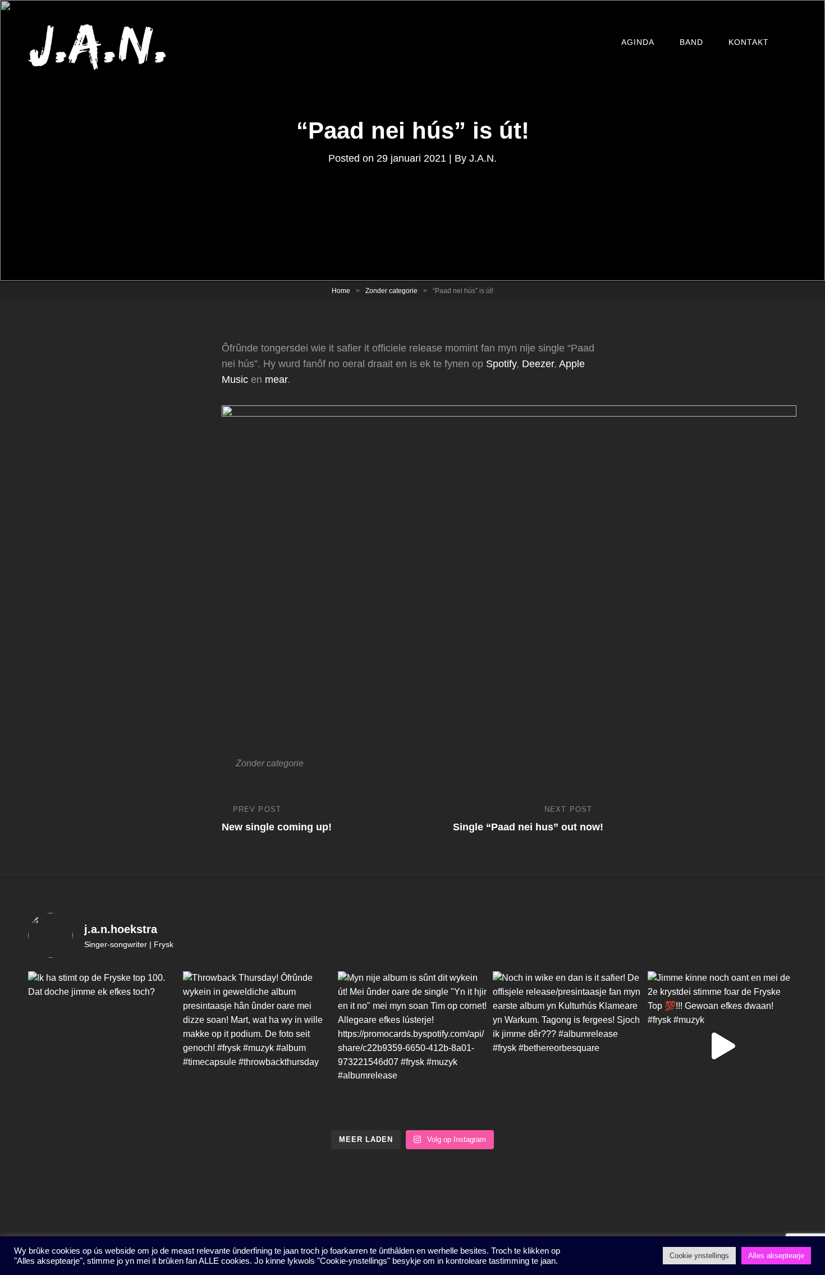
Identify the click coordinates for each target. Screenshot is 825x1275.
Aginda (637, 42)
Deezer (538, 363)
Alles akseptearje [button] (776, 1255)
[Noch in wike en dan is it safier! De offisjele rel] (567, 1046)
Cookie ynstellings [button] (699, 1255)
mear (276, 379)
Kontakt (748, 42)
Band (691, 42)
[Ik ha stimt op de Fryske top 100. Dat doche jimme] (102, 1046)
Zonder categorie (391, 291)
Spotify (501, 363)
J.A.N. (483, 158)
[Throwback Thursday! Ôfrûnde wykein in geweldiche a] (257, 1046)
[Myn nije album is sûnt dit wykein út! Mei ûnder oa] (412, 1046)
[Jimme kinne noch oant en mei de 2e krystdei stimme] (722, 1046)
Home (341, 291)
